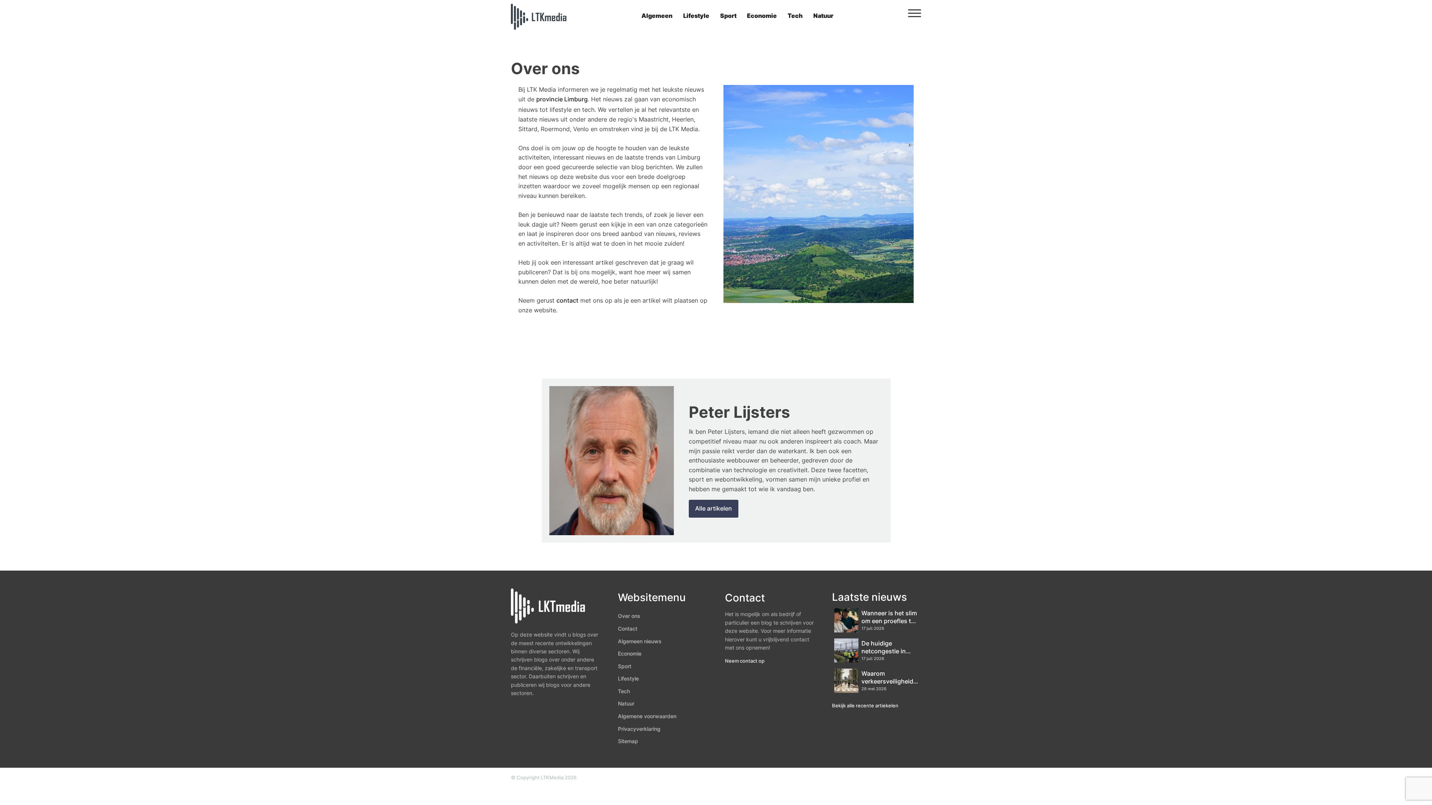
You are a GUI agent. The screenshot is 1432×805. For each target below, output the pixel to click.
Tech (795, 15)
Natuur (823, 15)
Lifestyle (696, 15)
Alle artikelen (713, 508)
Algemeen (656, 15)
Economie (762, 15)
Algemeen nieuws (640, 641)
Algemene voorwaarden (647, 716)
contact (567, 300)
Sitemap (628, 741)
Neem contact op (744, 661)
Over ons (629, 616)
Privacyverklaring (639, 729)
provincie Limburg (562, 99)
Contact (627, 628)
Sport (728, 15)
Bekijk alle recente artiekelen (865, 705)
